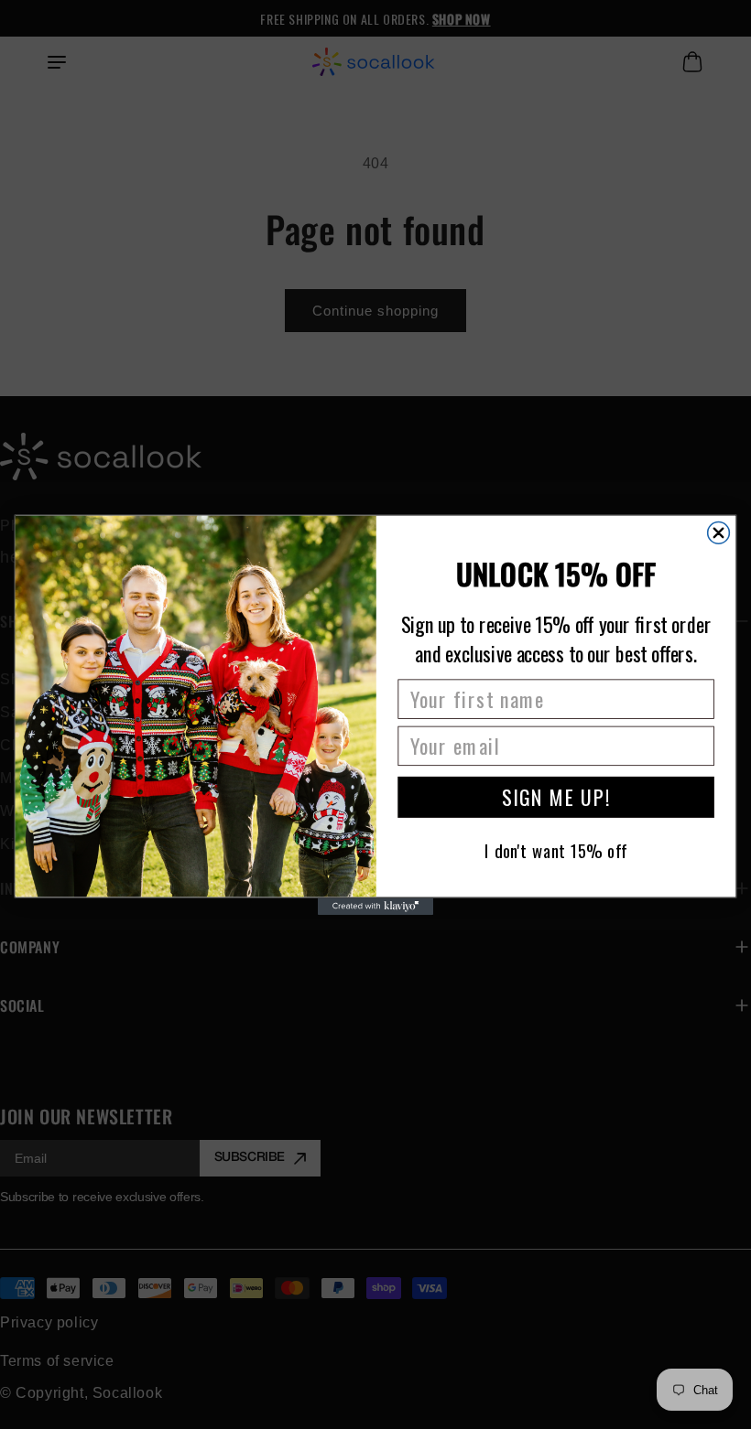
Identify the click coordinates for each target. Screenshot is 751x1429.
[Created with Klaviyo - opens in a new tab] (375, 906)
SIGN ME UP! (556, 796)
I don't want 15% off (555, 850)
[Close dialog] (719, 532)
